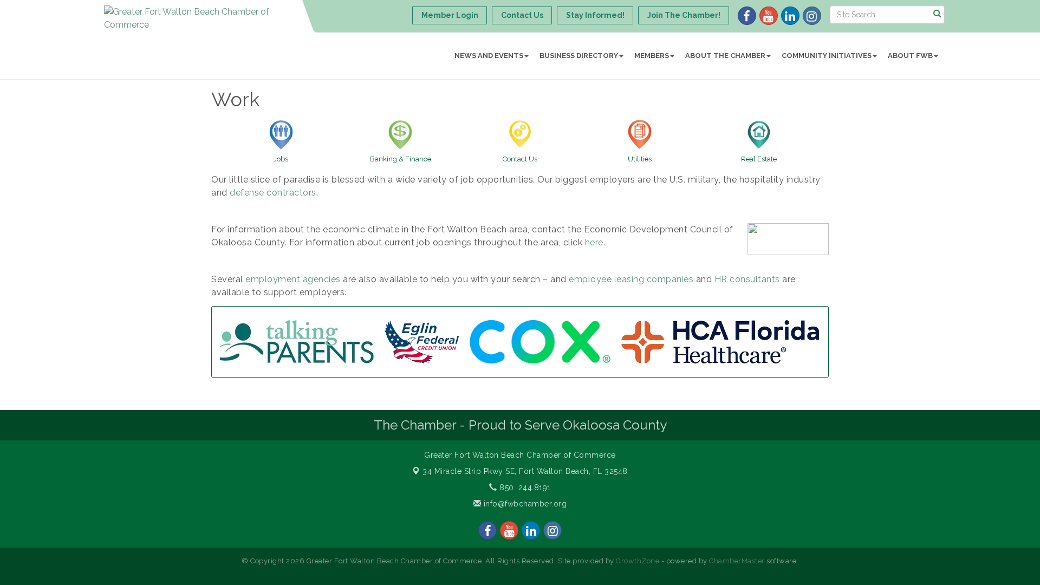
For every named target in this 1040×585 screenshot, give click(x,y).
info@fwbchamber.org (524, 503)
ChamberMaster (737, 561)
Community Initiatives (827, 55)
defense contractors (273, 192)
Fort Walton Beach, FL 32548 (525, 471)
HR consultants (747, 279)
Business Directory (579, 55)
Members (651, 55)
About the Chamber (725, 55)
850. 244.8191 (524, 487)
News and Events (488, 55)
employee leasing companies (631, 279)
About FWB (910, 55)
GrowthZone (637, 561)
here (594, 242)
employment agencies (293, 279)
